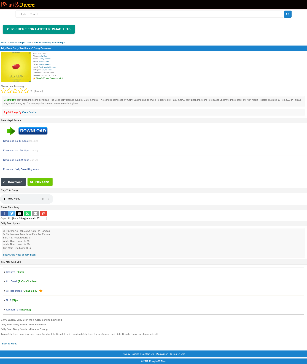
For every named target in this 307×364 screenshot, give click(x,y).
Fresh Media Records (47, 67)
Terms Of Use (177, 353)
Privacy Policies (130, 353)
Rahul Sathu (44, 62)
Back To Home (9, 343)
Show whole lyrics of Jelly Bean (19, 254)
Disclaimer (162, 353)
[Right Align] (288, 14)
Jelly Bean (43, 56)
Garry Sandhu (45, 59)
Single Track (47, 70)
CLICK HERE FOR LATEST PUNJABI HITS (39, 29)
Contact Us (147, 353)
